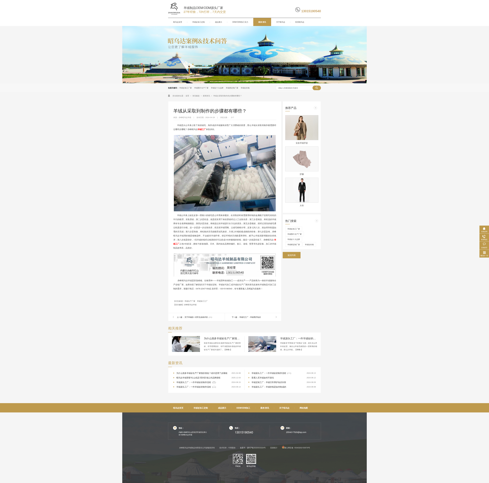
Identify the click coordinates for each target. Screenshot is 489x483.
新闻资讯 (206, 95)
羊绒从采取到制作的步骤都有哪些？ (227, 95)
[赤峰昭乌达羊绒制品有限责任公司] (174, 14)
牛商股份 (231, 447)
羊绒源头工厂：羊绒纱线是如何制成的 (269, 386)
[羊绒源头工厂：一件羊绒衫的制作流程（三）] (262, 344)
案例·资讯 (262, 22)
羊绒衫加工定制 (198, 22)
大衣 (302, 205)
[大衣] (301, 190)
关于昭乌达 (280, 22)
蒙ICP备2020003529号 (256, 447)
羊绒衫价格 (245, 87)
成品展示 (218, 22)
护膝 (302, 174)
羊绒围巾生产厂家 (201, 87)
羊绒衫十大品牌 (217, 87)
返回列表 (292, 255)
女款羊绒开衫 (302, 142)
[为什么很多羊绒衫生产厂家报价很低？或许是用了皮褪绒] (186, 344)
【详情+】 (228, 349)
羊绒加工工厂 (202, 301)
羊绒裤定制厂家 (232, 87)
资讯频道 (196, 95)
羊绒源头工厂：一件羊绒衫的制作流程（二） (196, 386)
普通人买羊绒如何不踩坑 (263, 377)
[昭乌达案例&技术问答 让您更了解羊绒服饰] (244, 82)
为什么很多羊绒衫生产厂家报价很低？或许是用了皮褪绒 (222, 338)
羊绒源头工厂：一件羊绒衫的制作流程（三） (298, 338)
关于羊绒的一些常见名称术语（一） (199, 317)
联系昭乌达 (299, 22)
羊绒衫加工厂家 (185, 87)
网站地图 (304, 407)
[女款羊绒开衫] (301, 127)
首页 (188, 95)
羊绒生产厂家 (190, 301)
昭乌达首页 (177, 22)
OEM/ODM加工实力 (240, 22)
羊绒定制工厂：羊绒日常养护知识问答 (269, 382)
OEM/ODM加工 (243, 407)
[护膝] (301, 159)
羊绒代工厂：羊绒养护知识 (250, 317)
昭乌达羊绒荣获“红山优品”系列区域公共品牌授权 (198, 377)
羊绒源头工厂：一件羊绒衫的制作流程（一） (272, 373)
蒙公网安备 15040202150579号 (297, 447)
